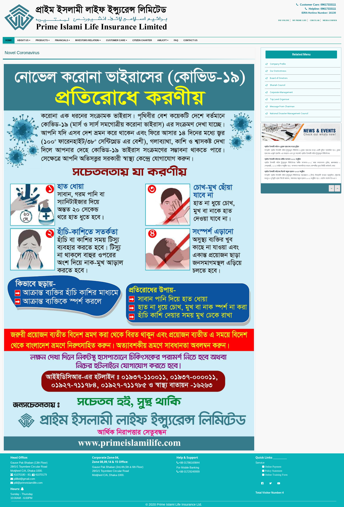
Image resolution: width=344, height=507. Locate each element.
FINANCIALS (62, 40)
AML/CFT (162, 40)
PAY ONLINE (283, 20)
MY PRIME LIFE (299, 20)
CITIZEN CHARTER (142, 40)
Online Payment (272, 466)
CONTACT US (190, 40)
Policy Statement (273, 471)
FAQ (176, 40)
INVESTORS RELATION (87, 40)
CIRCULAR (314, 20)
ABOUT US (23, 40)
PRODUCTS (42, 40)
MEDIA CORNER (330, 20)
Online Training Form (276, 474)
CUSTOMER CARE (116, 40)
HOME (8, 40)
